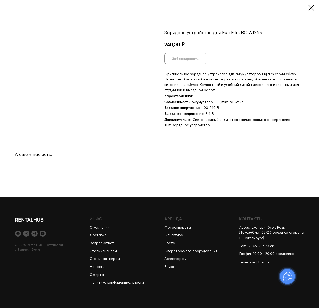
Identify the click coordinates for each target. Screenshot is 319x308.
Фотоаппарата (177, 227)
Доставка (98, 235)
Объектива (173, 235)
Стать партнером (105, 259)
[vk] (26, 234)
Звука (169, 267)
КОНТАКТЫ (251, 218)
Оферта (97, 275)
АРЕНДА (173, 218)
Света (169, 243)
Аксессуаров (175, 259)
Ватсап (264, 262)
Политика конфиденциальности (117, 282)
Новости (97, 267)
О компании (100, 227)
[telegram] (34, 234)
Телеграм (247, 262)
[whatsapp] (43, 234)
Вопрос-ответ (102, 243)
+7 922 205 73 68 (260, 246)
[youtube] (18, 234)
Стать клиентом (103, 251)
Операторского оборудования (190, 251)
